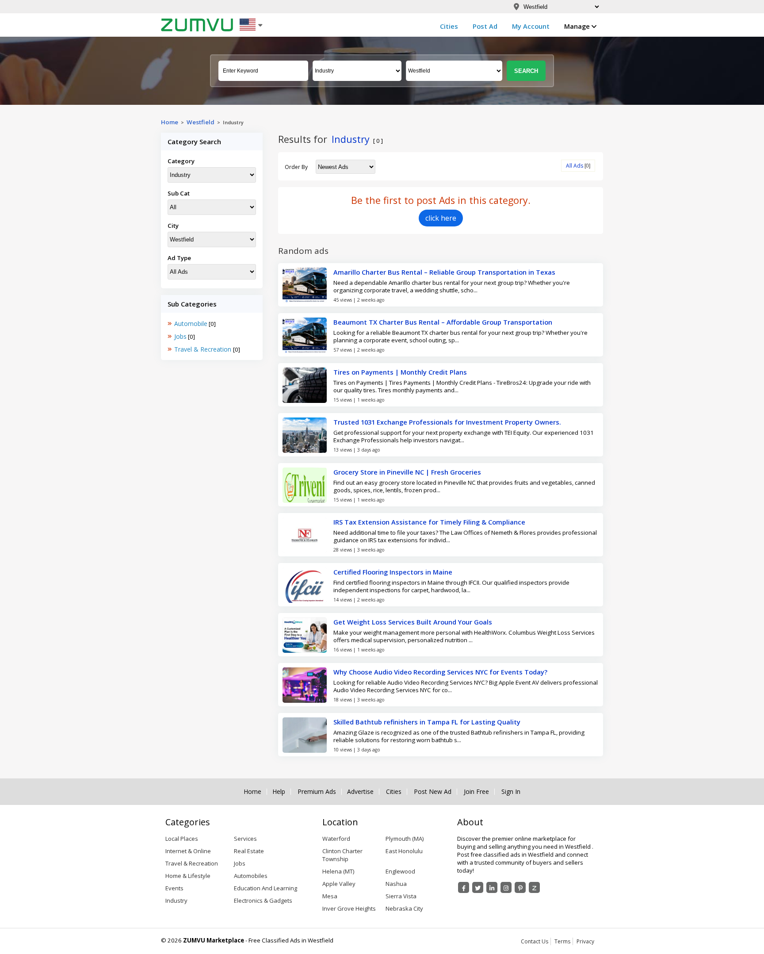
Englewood (400, 871)
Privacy (585, 941)
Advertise (360, 792)
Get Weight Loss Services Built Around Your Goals (412, 621)
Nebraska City (404, 908)
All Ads (574, 165)
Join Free (476, 792)
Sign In (510, 792)
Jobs (180, 336)
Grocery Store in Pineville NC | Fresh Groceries (407, 471)
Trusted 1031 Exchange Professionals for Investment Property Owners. (447, 422)
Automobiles (250, 876)
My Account (531, 26)
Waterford (336, 839)
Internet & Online (188, 851)
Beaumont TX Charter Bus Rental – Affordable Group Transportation (442, 322)
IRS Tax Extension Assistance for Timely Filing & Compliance (429, 521)
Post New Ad (432, 792)
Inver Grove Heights (349, 908)
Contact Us (534, 941)
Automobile (190, 323)
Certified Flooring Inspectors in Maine (392, 571)
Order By (296, 167)
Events (174, 888)
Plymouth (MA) (405, 839)
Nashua (396, 884)
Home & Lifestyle (187, 876)
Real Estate (249, 851)
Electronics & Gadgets (263, 900)
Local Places (181, 839)
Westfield (200, 122)
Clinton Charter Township (342, 855)
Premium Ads (317, 792)
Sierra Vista (401, 896)
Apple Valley (338, 884)
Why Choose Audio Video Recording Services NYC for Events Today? (440, 671)
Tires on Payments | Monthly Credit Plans (400, 372)
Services (245, 839)
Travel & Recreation (203, 349)
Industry (176, 900)
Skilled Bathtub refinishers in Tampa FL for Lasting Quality (426, 721)
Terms (562, 941)
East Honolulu (404, 851)
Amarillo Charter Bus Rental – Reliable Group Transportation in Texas (444, 272)
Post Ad (485, 26)
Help (278, 792)
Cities (449, 26)
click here (440, 218)
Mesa (329, 896)
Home (169, 122)
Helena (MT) (338, 871)
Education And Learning (265, 888)
